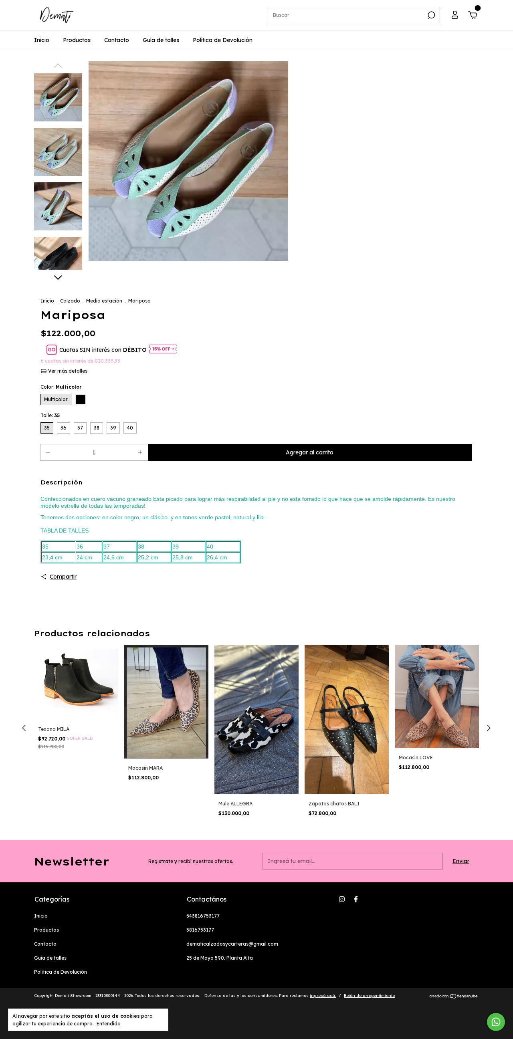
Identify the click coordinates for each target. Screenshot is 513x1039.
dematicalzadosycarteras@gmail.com (232, 944)
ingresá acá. (323, 995)
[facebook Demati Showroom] (356, 899)
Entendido (109, 1024)
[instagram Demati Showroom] (342, 899)
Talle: (50, 415)
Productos (77, 40)
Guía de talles (161, 40)
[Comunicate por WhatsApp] (496, 1022)
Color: (60, 387)
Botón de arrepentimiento (369, 995)
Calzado (70, 301)
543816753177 (203, 916)
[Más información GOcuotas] (163, 350)
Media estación (104, 301)
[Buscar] (430, 15)
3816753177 (200, 930)
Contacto (116, 40)
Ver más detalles (67, 371)
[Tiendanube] (454, 996)
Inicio (41, 40)
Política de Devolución (222, 40)
